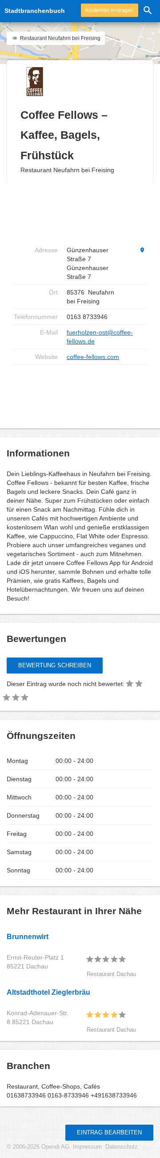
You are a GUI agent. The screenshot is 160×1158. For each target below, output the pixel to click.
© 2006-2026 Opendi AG (38, 1147)
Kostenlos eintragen (109, 10)
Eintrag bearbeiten (109, 1132)
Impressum (87, 1147)
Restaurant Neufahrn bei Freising (59, 38)
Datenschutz (121, 1147)
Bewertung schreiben (54, 665)
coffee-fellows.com (93, 356)
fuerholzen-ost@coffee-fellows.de (100, 337)
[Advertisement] (84, 214)
